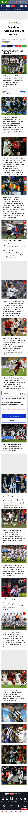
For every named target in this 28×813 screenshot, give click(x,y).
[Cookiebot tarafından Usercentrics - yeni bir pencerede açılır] (20, 394)
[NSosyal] (14, 46)
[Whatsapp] (24, 46)
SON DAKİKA (24, 808)
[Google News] (6, 42)
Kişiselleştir (13, 420)
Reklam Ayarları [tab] (16, 398)
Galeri (10, 22)
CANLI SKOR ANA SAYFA (4, 2)
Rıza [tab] (3, 398)
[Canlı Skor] (23, 6)
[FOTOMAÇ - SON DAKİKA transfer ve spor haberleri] (11, 6)
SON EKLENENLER (5, 9)
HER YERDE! (19, 794)
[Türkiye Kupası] (26, 6)
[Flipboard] (18, 46)
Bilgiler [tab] (8, 398)
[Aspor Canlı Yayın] (21, 6)
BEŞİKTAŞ (13, 9)
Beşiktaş (15, 22)
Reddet (6, 393)
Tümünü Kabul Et (14, 416)
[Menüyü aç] (1, 6)
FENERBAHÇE (20, 9)
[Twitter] (9, 46)
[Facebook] (3, 46)
